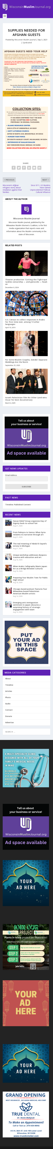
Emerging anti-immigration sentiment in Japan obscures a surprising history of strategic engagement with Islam (27, 606)
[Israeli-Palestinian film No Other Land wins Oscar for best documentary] (26, 381)
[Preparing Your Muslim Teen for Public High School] (8, 579)
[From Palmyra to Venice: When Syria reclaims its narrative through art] (8, 534)
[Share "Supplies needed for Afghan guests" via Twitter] (18, 167)
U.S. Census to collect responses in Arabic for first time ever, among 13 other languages (25, 321)
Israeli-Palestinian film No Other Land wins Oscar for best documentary (26, 398)
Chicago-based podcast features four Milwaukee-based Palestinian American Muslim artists (30, 591)
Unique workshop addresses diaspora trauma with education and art (30, 556)
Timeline (9, 685)
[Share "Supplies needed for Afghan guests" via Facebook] (13, 167)
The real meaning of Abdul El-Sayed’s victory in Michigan (30, 544)
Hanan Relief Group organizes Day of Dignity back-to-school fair (30, 522)
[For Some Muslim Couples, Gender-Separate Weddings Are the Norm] (26, 343)
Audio (7, 703)
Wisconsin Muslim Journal (25, 39)
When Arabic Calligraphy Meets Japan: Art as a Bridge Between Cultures (30, 567)
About (8, 678)
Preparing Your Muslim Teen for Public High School (30, 578)
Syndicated (27, 42)
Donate (8, 716)
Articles (8, 691)
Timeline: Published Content (18, 504)
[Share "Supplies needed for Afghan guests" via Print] (39, 167)
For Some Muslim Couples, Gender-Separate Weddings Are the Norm (26, 361)
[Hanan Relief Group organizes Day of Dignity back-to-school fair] (8, 523)
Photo (8, 697)
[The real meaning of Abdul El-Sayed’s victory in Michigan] (8, 545)
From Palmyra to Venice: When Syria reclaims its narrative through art (29, 533)
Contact (9, 710)
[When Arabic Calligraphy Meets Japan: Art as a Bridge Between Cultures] (8, 568)
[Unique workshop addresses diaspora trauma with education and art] (8, 557)
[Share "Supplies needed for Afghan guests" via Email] (34, 167)
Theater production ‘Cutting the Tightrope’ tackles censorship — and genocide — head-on (26, 281)
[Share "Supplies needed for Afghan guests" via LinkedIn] (29, 167)
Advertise (9, 722)
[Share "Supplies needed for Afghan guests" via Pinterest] (23, 167)
